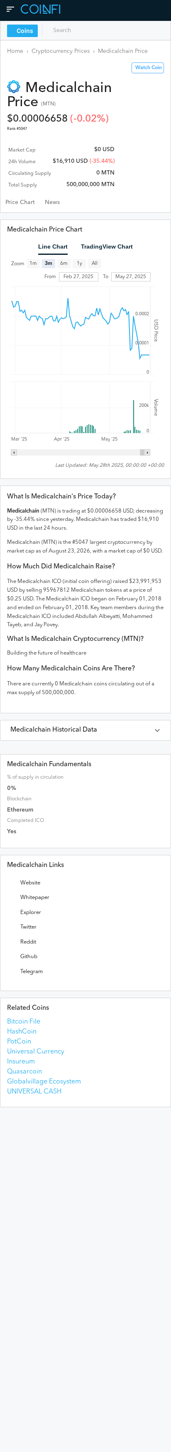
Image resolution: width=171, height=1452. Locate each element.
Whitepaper (34, 897)
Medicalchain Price (123, 51)
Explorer (30, 912)
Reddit (28, 942)
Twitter (28, 927)
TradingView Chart (107, 246)
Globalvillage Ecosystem (44, 1081)
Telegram (31, 971)
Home (15, 51)
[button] (85, 730)
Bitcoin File (23, 1022)
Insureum (21, 1061)
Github (28, 956)
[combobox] (82, 30)
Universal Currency (35, 1052)
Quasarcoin (24, 1071)
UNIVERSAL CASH (34, 1091)
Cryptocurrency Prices (61, 51)
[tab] (20, 202)
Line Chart (53, 246)
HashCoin (22, 1032)
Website (30, 883)
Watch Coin (148, 67)
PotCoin (19, 1042)
